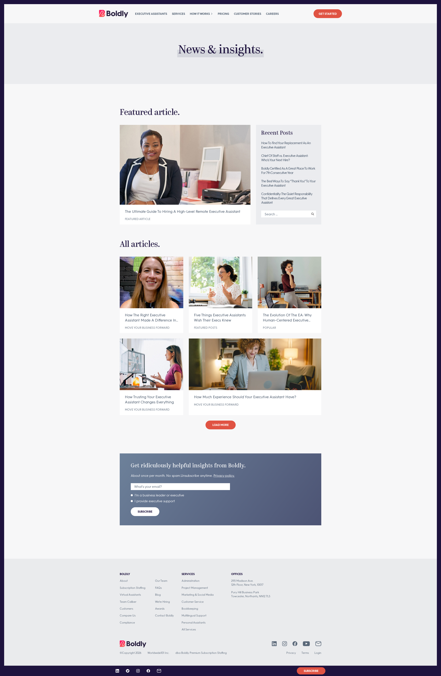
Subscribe (145, 511)
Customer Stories (247, 13)
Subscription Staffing (132, 587)
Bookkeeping (190, 608)
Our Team (161, 580)
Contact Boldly (164, 615)
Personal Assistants (194, 622)
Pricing (223, 13)
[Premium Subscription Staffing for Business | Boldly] (113, 14)
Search (312, 214)
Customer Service (193, 601)
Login (317, 652)
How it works (200, 13)
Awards (160, 608)
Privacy (291, 652)
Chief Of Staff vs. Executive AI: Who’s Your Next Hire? (284, 157)
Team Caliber (128, 601)
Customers (126, 608)
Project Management (195, 587)
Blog (158, 594)
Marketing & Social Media (198, 594)
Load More (220, 425)
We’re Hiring (162, 601)
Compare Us (128, 615)
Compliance (127, 622)
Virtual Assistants (130, 594)
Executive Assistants (151, 13)
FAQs (158, 587)
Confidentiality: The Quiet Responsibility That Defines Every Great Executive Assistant (286, 198)
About (124, 580)
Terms (305, 652)
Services (178, 13)
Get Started (328, 13)
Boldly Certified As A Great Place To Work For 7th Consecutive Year (288, 170)
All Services (189, 629)
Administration (190, 580)
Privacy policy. (224, 475)
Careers (272, 13)
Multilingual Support (194, 615)
